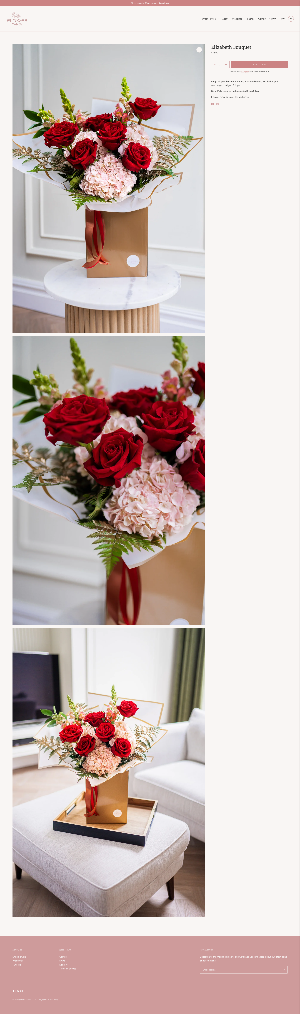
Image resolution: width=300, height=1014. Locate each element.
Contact (262, 18)
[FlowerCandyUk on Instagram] (21, 991)
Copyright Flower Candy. (48, 1000)
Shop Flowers (19, 956)
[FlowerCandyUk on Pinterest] (18, 991)
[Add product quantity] (214, 64)
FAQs (62, 960)
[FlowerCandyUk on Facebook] (14, 991)
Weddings (237, 18)
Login (282, 18)
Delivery (63, 964)
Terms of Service (67, 968)
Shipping (245, 72)
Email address (209, 966)
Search (272, 18)
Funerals (250, 18)
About (225, 18)
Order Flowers (209, 18)
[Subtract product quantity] (226, 64)
